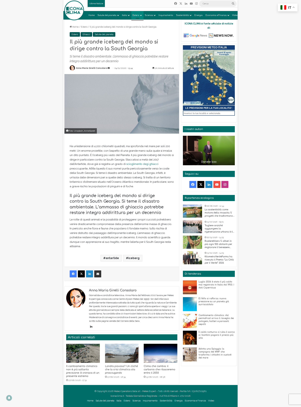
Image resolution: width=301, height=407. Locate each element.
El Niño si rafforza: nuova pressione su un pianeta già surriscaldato (214, 301)
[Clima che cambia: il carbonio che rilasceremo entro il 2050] (160, 353)
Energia (198, 15)
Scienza (149, 15)
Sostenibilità (182, 15)
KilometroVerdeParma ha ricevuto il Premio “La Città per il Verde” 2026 (219, 259)
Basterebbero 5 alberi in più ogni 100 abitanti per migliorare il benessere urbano (218, 244)
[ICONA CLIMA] (74, 10)
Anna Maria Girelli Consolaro (91, 68)
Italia (124, 15)
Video (235, 15)
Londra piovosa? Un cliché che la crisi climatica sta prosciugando (121, 369)
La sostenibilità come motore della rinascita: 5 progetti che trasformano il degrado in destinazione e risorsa (220, 212)
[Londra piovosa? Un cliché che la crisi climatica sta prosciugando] (122, 353)
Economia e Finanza (216, 15)
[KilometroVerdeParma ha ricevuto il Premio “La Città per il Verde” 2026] (192, 257)
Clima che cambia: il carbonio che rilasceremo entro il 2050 (159, 369)
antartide (112, 258)
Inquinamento (166, 15)
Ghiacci (86, 34)
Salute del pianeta (107, 15)
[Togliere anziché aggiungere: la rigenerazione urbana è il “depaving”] (192, 226)
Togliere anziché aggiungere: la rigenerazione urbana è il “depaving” (219, 228)
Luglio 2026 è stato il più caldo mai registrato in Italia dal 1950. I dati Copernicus (216, 285)
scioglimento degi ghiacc (142, 164)
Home (91, 15)
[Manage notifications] (9, 398)
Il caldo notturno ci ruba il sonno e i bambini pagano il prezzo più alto (217, 335)
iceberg (134, 258)
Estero (136, 15)
